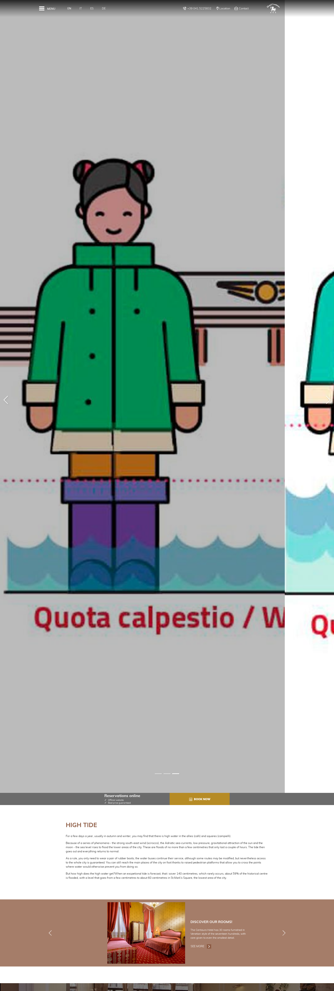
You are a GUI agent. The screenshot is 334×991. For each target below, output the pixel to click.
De (104, 8)
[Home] (273, 8)
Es (92, 8)
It (80, 8)
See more (201, 946)
